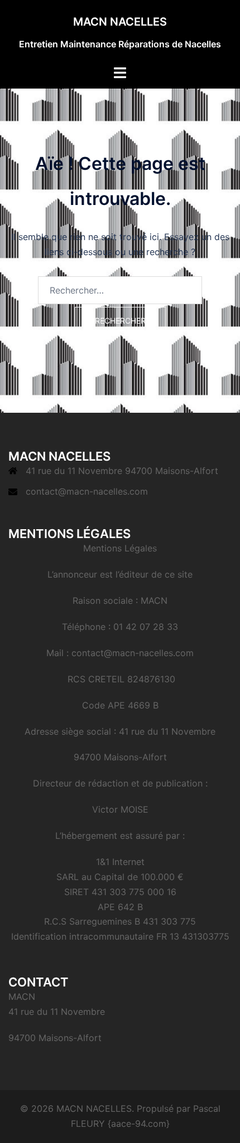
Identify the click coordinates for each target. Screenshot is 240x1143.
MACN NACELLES (120, 21)
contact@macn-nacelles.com (87, 491)
